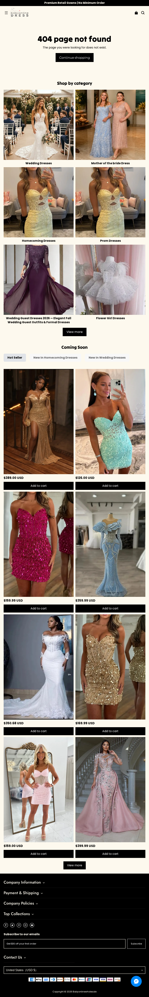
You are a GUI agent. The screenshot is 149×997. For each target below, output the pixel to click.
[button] (6, 12)
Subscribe (136, 943)
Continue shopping (74, 57)
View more (75, 332)
